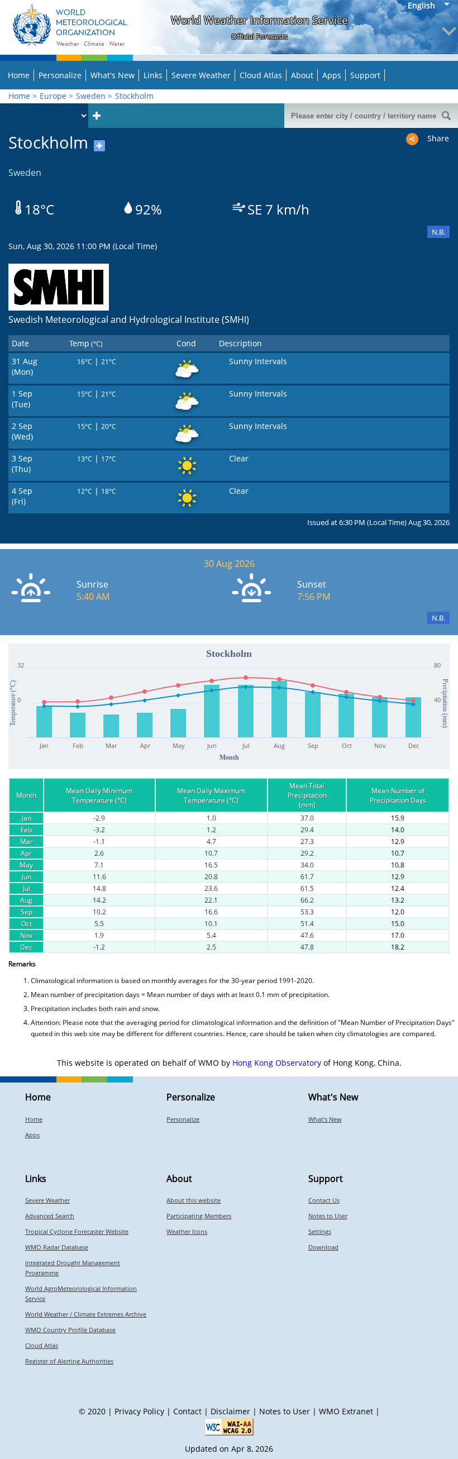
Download (323, 1247)
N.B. (438, 232)
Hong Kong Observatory (276, 1062)
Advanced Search (49, 1216)
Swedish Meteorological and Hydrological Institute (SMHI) (128, 319)
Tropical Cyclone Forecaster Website (76, 1231)
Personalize (60, 75)
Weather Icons (186, 1231)
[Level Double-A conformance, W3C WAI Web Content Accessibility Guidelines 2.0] (229, 1427)
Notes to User (327, 1216)
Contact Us (324, 1200)
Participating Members (198, 1216)
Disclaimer (230, 1411)
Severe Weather (201, 75)
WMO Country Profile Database (70, 1330)
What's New (112, 75)
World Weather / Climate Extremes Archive (85, 1314)
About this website (193, 1200)
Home (19, 75)
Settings (319, 1231)
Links (153, 75)
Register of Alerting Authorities (69, 1361)
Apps (331, 75)
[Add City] (96, 115)
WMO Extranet (346, 1411)
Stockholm (134, 95)
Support (365, 75)
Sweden (91, 95)
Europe (53, 95)
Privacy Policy (139, 1411)
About (302, 75)
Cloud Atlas (261, 75)
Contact (187, 1411)
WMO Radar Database (56, 1247)
